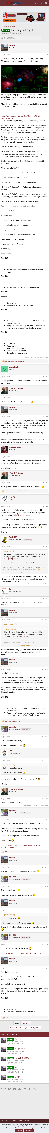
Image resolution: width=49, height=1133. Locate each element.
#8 (47, 547)
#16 (46, 867)
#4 (47, 417)
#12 (46, 737)
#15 (46, 820)
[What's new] (41, 3)
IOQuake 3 (20, 1048)
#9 (47, 598)
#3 (47, 398)
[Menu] (3, 3)
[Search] (46, 3)
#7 (47, 506)
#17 (46, 886)
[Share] (43, 54)
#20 (46, 968)
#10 (46, 620)
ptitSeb (6, 33)
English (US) (25, 1120)
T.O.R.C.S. (20, 1067)
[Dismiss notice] (45, 10)
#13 (46, 760)
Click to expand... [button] (24, 573)
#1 (47, 55)
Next (25, 1023)
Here (3, 58)
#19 (46, 944)
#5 (47, 457)
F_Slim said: (7, 551)
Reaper (18, 1039)
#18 (46, 910)
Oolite (18, 1076)
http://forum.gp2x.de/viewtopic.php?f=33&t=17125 (21, 953)
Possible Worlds (23, 1057)
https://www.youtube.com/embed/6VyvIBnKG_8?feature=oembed (20, 117)
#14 (46, 799)
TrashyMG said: (8, 624)
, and (14, 361)
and (14, 491)
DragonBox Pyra (10, 1120)
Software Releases (18, 1042)
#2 (47, 377)
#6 (47, 483)
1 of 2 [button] (17, 1023)
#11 (46, 669)
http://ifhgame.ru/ (20, 515)
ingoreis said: (8, 765)
